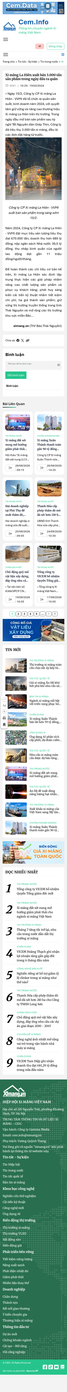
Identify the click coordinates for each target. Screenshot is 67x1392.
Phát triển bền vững (18, 1252)
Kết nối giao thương (16, 1308)
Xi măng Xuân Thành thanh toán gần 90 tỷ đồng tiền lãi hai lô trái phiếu (49, 449)
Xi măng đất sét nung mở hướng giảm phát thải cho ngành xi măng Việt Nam (16, 449)
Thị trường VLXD (14, 1233)
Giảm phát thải (13, 1277)
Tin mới (13, 650)
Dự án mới (10, 1334)
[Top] (33, 8)
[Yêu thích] (4, 725)
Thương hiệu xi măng (18, 1320)
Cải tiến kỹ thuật (14, 1202)
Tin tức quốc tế (39, 678)
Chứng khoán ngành (48, 436)
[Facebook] (17, 340)
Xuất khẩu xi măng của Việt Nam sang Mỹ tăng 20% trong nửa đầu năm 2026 (45, 813)
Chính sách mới (13, 567)
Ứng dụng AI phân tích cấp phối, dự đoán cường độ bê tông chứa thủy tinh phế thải (45, 741)
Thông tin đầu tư (16, 1327)
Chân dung (36, 714)
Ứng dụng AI (37, 732)
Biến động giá (12, 1245)
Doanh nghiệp (14, 1289)
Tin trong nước (49, 61)
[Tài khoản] (61, 1365)
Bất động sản (12, 1239)
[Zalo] (61, 1373)
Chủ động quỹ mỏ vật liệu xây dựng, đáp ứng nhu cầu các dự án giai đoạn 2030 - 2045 (17, 580)
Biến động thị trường (19, 1220)
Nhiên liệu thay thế (16, 1283)
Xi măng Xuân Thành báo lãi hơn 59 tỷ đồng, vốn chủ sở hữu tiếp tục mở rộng (44, 723)
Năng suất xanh (14, 1265)
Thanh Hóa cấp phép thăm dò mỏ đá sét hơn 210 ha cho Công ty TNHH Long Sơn (49, 514)
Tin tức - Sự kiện (27, 61)
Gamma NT (32, 1370)
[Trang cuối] (55, 614)
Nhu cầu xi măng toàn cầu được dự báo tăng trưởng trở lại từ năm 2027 (43, 759)
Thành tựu (10, 1302)
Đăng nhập (55, 46)
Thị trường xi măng (41, 660)
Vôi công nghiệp (14, 1352)
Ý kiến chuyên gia (15, 1314)
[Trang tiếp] (48, 614)
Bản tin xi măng (39, 696)
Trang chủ (9, 61)
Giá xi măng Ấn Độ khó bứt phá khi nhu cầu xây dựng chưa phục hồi (45, 686)
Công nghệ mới (13, 1208)
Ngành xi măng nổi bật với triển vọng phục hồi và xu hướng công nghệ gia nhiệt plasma (44, 705)
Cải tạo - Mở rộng (15, 1346)
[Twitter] (22, 340)
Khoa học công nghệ (18, 1189)
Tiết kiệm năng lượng (18, 1259)
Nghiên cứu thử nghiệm (19, 1196)
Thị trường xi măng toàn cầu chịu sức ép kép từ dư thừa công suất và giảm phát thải (45, 669)
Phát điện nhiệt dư (15, 1271)
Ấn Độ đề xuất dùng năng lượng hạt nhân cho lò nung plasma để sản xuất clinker (44, 795)
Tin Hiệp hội (11, 1164)
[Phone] (61, 1381)
